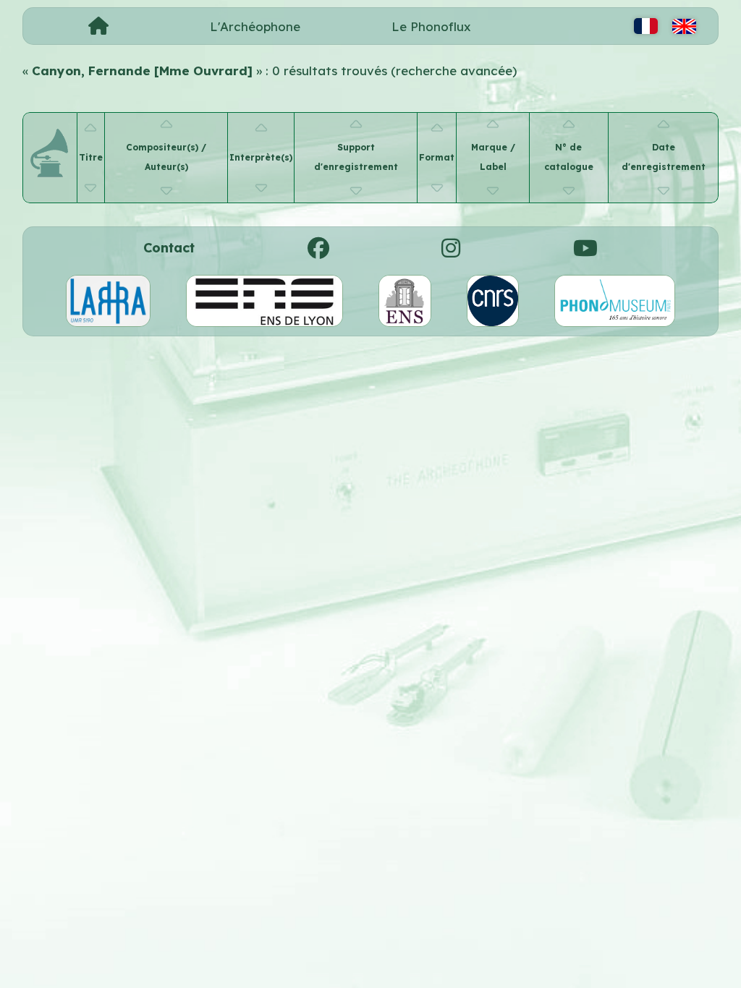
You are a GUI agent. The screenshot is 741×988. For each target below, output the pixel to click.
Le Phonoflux (431, 26)
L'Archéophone (255, 26)
